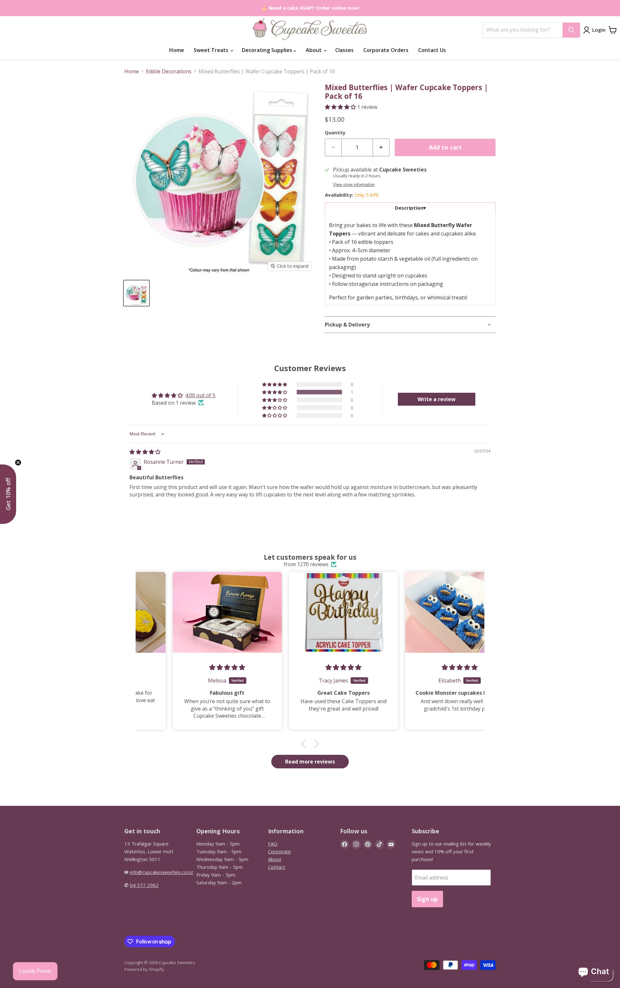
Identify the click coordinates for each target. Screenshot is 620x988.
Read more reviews (310, 761)
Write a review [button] (437, 399)
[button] (341, 106)
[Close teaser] (18, 462)
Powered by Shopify (144, 969)
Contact (276, 867)
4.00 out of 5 (200, 395)
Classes (344, 50)
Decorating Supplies (268, 50)
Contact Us (432, 50)
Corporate (279, 851)
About (314, 50)
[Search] (571, 30)
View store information (354, 184)
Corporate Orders (385, 50)
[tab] (410, 208)
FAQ (272, 843)
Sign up (427, 899)
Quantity (335, 132)
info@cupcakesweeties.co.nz (161, 872)
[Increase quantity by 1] (381, 147)
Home (176, 50)
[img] (144, 451)
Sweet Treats (212, 50)
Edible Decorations (168, 71)
